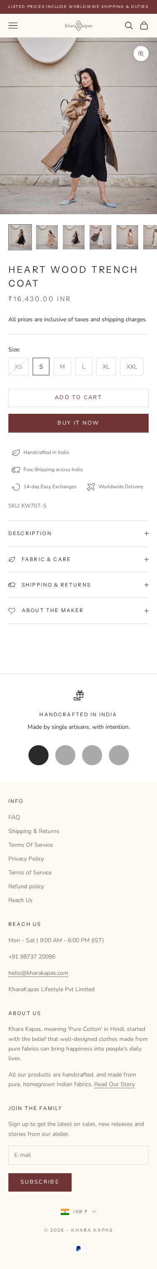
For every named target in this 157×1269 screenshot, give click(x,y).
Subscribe (40, 1182)
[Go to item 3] (73, 237)
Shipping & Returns (33, 831)
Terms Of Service (30, 845)
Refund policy (26, 886)
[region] (78, 711)
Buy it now (78, 423)
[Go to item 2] (47, 237)
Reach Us (20, 900)
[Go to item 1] (20, 237)
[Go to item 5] (127, 237)
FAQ (14, 817)
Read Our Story (114, 1084)
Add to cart (78, 397)
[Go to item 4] (100, 237)
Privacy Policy (26, 859)
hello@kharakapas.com (38, 973)
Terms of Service (29, 873)
